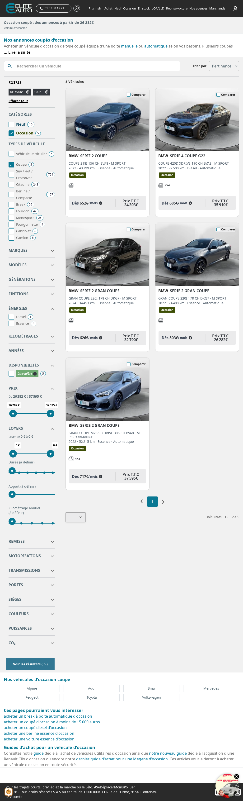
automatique (156, 46)
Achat (108, 8)
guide (38, 753)
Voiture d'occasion (15, 28)
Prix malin (96, 8)
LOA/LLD (158, 8)
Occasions (16, 92)
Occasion (129, 8)
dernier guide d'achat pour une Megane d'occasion (122, 759)
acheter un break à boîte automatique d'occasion (48, 716)
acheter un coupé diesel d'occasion (35, 727)
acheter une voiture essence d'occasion (39, 739)
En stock (144, 8)
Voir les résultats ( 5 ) (30, 664)
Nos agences (198, 8)
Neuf (117, 8)
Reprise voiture (176, 8)
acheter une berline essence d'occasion (39, 733)
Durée (21, 462)
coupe (38, 92)
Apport (22, 486)
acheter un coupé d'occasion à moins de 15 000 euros (52, 722)
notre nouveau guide (168, 753)
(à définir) (26, 462)
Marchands (217, 8)
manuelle (129, 46)
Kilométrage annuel (24, 510)
